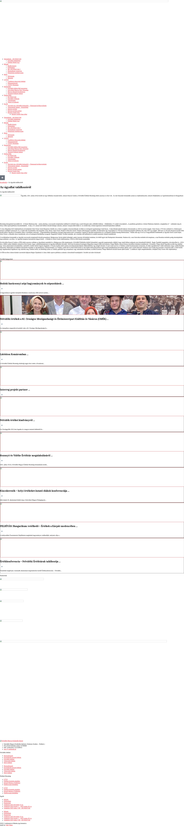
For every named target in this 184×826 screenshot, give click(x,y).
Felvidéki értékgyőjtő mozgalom (17, 88)
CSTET (6, 80)
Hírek (5, 74)
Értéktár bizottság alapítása (12, 781)
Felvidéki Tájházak (13, 99)
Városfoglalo (12, 100)
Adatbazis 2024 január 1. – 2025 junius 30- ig (18, 806)
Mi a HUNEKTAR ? (14, 69)
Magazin (10, 78)
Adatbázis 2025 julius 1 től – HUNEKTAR (17, 808)
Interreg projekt (12, 109)
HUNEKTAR (12, 97)
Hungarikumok (8, 756)
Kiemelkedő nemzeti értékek (12, 757)
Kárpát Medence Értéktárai (12, 783)
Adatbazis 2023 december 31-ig (13, 805)
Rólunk (6, 64)
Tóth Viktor (9, 825)
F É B (5, 779)
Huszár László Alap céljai (19, 114)
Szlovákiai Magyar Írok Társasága (18, 90)
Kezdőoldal (3, 182)
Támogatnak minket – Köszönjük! (18, 107)
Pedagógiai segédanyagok (15, 73)
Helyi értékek (8, 763)
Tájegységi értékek (9, 761)
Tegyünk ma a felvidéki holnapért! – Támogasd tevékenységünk (27, 105)
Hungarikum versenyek (15, 71)
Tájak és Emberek (13, 102)
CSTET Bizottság (13, 85)
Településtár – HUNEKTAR (12, 59)
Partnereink (7, 86)
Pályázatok (11, 76)
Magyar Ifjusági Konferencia (16, 92)
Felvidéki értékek (9, 759)
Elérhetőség (11, 67)
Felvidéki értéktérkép (14, 61)
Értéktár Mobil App (13, 62)
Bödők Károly (12, 66)
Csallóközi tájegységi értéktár (16, 81)
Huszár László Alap (14, 112)
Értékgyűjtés (7, 95)
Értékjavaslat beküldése (11, 784)
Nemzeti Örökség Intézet (15, 93)
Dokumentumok (13, 83)
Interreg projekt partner (15, 111)
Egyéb (6, 104)
